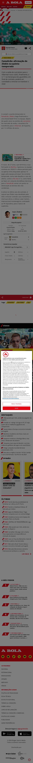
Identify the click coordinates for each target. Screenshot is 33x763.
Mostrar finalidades (17, 403)
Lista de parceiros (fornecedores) (11, 398)
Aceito (16, 408)
